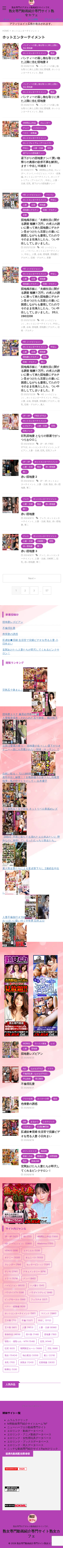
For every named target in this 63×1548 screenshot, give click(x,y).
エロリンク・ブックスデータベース (28, 1441)
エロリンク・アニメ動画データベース (29, 1434)
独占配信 (30, 1355)
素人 (42, 404)
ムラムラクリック (17, 1420)
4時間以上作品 (46, 170)
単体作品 (13, 1334)
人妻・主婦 (34, 450)
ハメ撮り (37, 1285)
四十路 (32, 1334)
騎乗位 (11, 1369)
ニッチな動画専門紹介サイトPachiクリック (32, 1448)
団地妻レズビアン (12, 622)
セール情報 (33, 19)
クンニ (42, 555)
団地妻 (46, 254)
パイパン (30, 250)
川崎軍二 (51, 558)
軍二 (28, 487)
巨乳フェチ (51, 450)
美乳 (10, 1362)
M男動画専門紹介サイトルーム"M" (27, 1423)
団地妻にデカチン (48, 327)
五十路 (11, 1327)
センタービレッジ (38, 1264)
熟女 (41, 72)
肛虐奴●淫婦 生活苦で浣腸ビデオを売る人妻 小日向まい (30, 641)
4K (27, 1236)
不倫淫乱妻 (8, 628)
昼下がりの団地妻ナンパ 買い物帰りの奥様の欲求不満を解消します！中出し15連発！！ (40, 161)
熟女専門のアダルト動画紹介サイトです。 (31, 1526)
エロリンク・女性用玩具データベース (29, 1438)
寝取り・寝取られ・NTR (20, 1341)
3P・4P (43, 443)
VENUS (11, 1250)
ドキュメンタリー (34, 1271)
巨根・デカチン (38, 257)
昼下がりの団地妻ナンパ (43, 183)
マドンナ (49, 1313)
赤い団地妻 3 (29, 551)
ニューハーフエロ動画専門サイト (26, 1427)
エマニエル (31, 1250)
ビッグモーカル (15, 1299)
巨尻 (10, 1348)
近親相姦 (47, 1362)
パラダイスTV (14, 1292)
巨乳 (28, 183)
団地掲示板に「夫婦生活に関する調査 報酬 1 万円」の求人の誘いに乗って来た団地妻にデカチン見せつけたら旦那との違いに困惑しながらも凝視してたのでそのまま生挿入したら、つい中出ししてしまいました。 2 (40, 378)
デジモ (11, 1271)
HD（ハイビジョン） (18, 1243)
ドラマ (11, 1278)
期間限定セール (31, 1348)
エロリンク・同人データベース (25, 1445)
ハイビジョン (40, 173)
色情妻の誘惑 (10, 634)
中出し (48, 180)
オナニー (12, 1257)
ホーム (6, 19)
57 (47, 590)
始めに (19, 19)
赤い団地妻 (28, 514)
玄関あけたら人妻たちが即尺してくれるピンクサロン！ (30, 651)
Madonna (45, 1243)
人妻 (34, 254)
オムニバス (34, 1257)
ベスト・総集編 (15, 1306)
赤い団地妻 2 (29, 476)
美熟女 (27, 1362)
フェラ (43, 518)
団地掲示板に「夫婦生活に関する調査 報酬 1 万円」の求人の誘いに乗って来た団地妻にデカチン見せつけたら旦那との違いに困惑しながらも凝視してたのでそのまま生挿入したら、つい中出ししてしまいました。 (40, 231)
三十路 (10, 1320)
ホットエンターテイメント (37, 176)
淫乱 (52, 1348)
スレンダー (13, 1264)
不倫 (27, 1320)
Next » (32, 578)
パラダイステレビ (40, 1292)
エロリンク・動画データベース (25, 1430)
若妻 (49, 257)
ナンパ (29, 173)
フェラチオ (39, 1299)
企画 (39, 254)
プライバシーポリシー (31, 1406)
